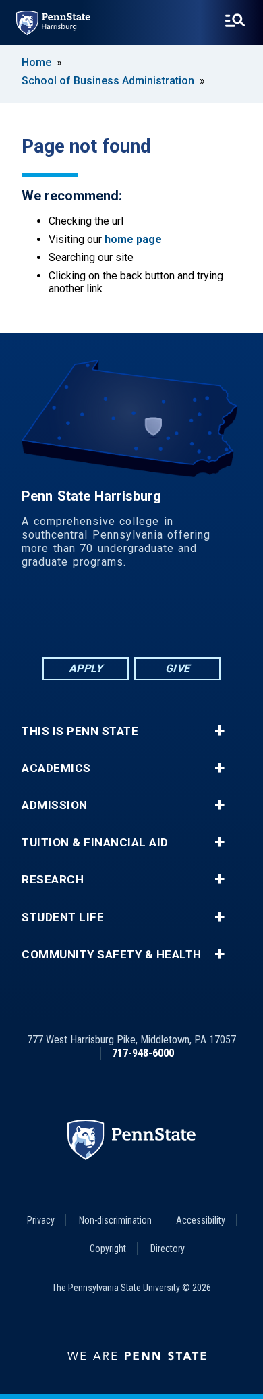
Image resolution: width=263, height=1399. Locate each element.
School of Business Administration (108, 80)
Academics (56, 768)
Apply (86, 668)
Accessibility (200, 1220)
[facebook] (61, 617)
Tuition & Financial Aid (95, 842)
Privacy (41, 1220)
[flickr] (131, 617)
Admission (55, 805)
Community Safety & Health (112, 954)
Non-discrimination (115, 1220)
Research (53, 879)
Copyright (108, 1248)
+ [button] (219, 731)
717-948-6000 (143, 1053)
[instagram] (201, 617)
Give (177, 668)
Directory (167, 1248)
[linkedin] (96, 617)
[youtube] (166, 617)
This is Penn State (80, 731)
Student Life (63, 917)
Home (36, 62)
